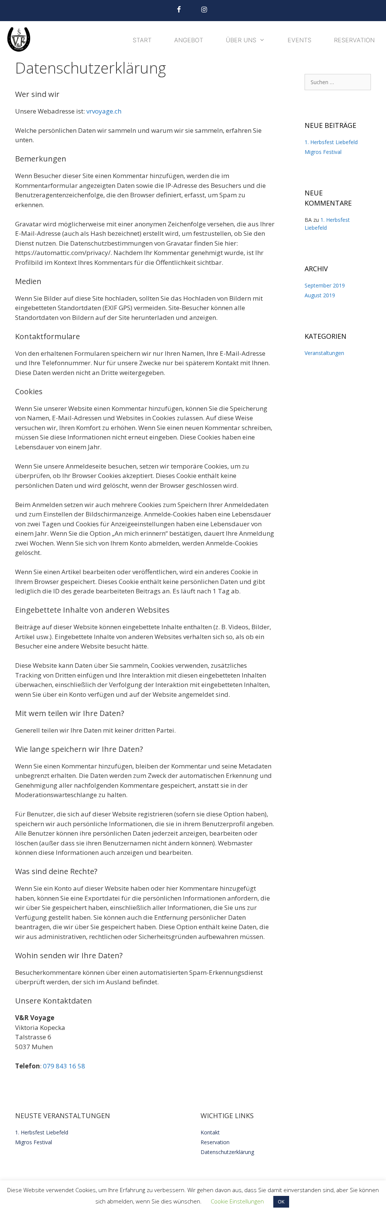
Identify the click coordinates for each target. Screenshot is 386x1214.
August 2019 (320, 295)
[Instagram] (204, 10)
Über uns (241, 40)
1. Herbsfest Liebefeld (331, 142)
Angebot (188, 40)
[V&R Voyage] (21, 40)
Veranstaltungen (324, 353)
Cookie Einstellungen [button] (237, 1201)
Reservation (354, 40)
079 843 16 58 (64, 1066)
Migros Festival (323, 151)
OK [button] (281, 1201)
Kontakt (210, 1132)
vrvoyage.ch (103, 111)
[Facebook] (179, 10)
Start (142, 40)
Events (299, 40)
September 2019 (325, 285)
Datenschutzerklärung (227, 1152)
